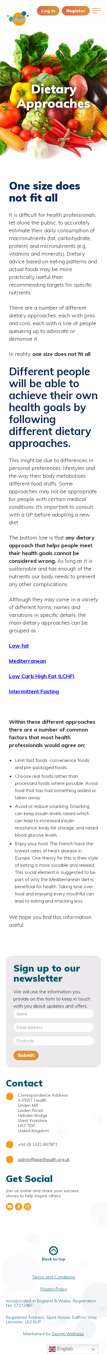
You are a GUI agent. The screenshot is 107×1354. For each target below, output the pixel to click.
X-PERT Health (18, 18)
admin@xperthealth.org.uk (44, 1159)
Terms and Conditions (53, 1277)
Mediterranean (27, 660)
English (64, 1348)
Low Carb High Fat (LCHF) (42, 676)
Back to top (53, 1258)
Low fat (19, 645)
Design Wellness (68, 1333)
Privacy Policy (53, 1289)
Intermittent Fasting (34, 691)
